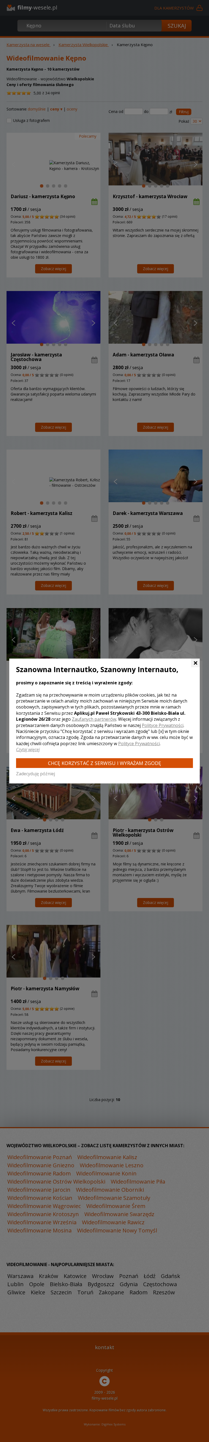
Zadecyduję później (35, 774)
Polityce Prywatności (162, 725)
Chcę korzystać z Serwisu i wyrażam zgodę (104, 763)
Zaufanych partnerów (94, 719)
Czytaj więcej (28, 749)
